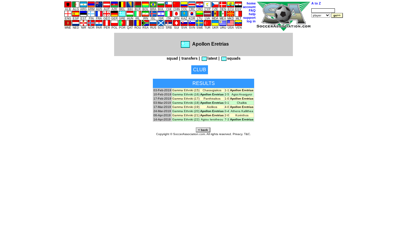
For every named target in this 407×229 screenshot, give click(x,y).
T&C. (247, 134)
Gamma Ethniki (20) (185, 111)
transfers (189, 58)
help (252, 14)
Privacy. (238, 134)
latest (212, 58)
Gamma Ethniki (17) (185, 98)
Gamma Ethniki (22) (185, 119)
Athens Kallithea (242, 111)
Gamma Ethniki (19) (185, 107)
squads (233, 58)
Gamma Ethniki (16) (185, 94)
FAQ (252, 10)
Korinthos (241, 115)
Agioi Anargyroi (242, 94)
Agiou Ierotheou (212, 119)
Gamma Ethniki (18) (185, 102)
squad (172, 58)
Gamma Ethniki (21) (185, 115)
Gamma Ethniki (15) (185, 90)
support (249, 17)
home (251, 3)
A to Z (316, 3)
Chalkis (242, 102)
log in (251, 21)
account (249, 7)
